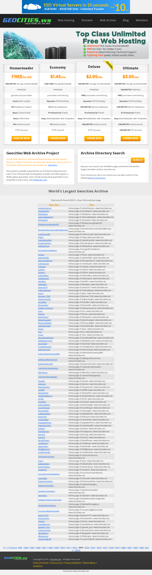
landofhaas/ (44, 440)
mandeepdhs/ (44, 425)
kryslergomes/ (44, 243)
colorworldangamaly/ (47, 376)
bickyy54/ (42, 416)
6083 (142, 547)
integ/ (40, 237)
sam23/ (41, 269)
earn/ (40, 460)
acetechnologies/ (46, 485)
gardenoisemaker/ (46, 491)
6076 (99, 547)
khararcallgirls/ (45, 323)
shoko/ (41, 521)
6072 (75, 547)
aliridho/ (42, 281)
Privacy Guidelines (72, 562)
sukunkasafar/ (45, 240)
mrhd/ (41, 399)
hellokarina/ (43, 246)
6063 (20, 547)
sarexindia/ (43, 419)
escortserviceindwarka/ (49, 474)
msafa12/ (42, 469)
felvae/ (41, 314)
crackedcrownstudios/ (48, 368)
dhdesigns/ (43, 536)
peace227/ (43, 287)
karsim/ (41, 437)
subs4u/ (42, 266)
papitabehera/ (45, 422)
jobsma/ (42, 384)
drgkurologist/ (44, 299)
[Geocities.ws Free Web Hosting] (27, 24)
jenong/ (41, 434)
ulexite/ (41, 381)
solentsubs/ (43, 263)
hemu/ (41, 254)
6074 (87, 547)
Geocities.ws (55, 559)
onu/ (40, 311)
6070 (63, 547)
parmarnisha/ (44, 530)
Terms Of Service (40, 562)
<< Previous (11, 547)
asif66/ (41, 390)
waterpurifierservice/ (47, 359)
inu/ (40, 331)
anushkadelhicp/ (46, 337)
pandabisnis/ (44, 524)
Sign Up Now (21, 138)
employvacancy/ (45, 308)
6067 (44, 547)
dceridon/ (42, 495)
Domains (87, 20)
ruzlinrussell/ (44, 234)
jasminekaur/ (44, 466)
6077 (105, 547)
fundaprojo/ (43, 431)
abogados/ (43, 533)
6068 (50, 547)
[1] (4, 547)
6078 (111, 547)
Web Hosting (66, 20)
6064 (26, 547)
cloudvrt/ (42, 401)
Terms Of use (56, 562)
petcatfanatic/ (44, 326)
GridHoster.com (40, 180)
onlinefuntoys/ (45, 208)
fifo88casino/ (44, 449)
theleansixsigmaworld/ (48, 224)
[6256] (77, 550)
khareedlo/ (43, 305)
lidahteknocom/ (45, 340)
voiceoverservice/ (46, 456)
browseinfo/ (43, 518)
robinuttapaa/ (44, 290)
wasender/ (43, 446)
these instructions (97, 178)
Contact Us (38, 565)
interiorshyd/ (44, 349)
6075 (93, 547)
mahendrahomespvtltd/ (49, 354)
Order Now (57, 138)
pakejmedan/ (44, 413)
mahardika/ (43, 275)
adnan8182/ (43, 257)
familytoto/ (43, 214)
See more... (53, 165)
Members (142, 20)
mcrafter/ (42, 302)
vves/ (40, 334)
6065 (32, 547)
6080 (123, 547)
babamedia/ (43, 463)
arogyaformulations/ (47, 250)
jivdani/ (41, 428)
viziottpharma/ (45, 346)
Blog (126, 20)
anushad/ (42, 343)
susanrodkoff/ (44, 539)
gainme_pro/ (44, 527)
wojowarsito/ (44, 387)
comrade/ (42, 478)
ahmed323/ (43, 393)
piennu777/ (43, 515)
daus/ (41, 329)
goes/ (40, 293)
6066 (38, 547)
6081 (130, 547)
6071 (69, 547)
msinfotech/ (43, 211)
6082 (136, 547)
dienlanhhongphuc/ (47, 505)
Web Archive (108, 20)
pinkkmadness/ (45, 396)
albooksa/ (43, 372)
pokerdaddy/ (44, 404)
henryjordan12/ (45, 260)
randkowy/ (43, 443)
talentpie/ (42, 284)
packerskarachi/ (45, 364)
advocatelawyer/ (46, 217)
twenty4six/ (43, 317)
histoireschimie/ (45, 481)
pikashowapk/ (44, 320)
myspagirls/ (43, 410)
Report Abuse (89, 562)
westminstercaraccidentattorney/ (53, 230)
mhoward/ (43, 220)
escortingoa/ (44, 407)
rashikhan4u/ (44, 452)
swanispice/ (43, 278)
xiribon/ (41, 272)
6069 (56, 547)
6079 (117, 547)
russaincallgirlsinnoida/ (48, 511)
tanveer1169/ (44, 296)
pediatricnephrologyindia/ (50, 499)
